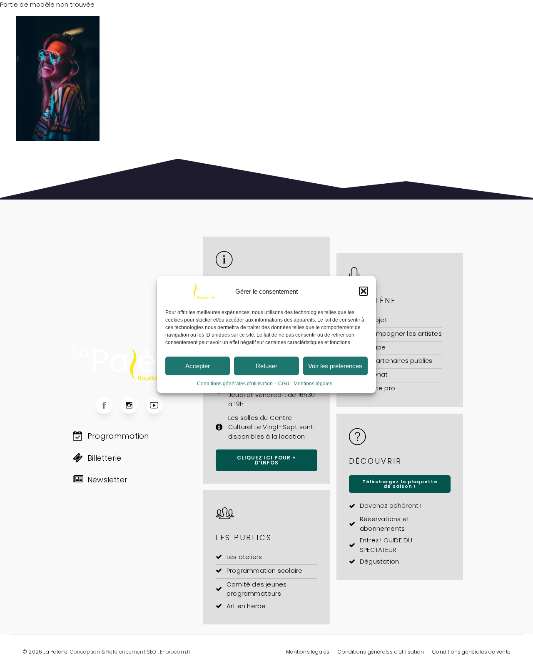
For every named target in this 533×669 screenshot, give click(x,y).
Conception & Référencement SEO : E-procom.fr (130, 651)
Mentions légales (313, 384)
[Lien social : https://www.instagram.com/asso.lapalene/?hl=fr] (133, 405)
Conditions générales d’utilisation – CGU (243, 384)
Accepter (197, 365)
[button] (363, 291)
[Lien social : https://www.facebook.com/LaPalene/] (108, 405)
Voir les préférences (335, 365)
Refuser (266, 365)
